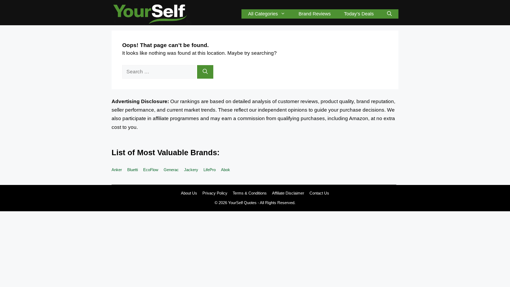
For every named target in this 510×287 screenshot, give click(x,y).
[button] (389, 14)
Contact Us (319, 193)
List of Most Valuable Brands (164, 152)
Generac (171, 169)
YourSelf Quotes (242, 202)
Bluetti (132, 169)
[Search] (205, 72)
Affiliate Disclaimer (288, 193)
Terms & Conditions (250, 193)
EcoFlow (150, 169)
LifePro (209, 169)
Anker (117, 169)
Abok (225, 169)
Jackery (191, 169)
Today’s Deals (359, 13)
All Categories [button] (263, 13)
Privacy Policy (214, 193)
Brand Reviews (315, 13)
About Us (189, 193)
